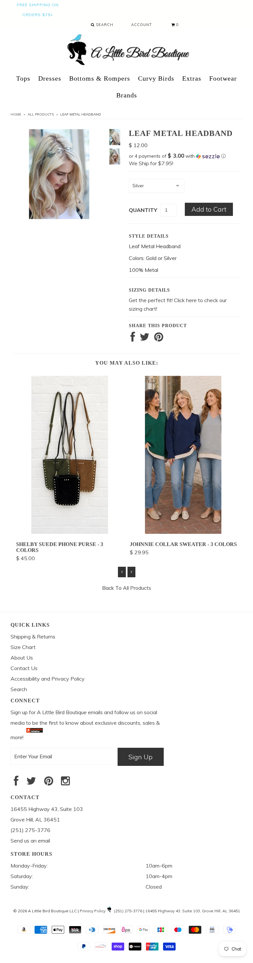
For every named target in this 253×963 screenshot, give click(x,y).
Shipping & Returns (33, 636)
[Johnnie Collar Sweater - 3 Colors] (183, 532)
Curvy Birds (156, 78)
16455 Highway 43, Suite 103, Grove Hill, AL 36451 (192, 910)
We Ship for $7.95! (151, 163)
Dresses (49, 78)
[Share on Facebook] (132, 338)
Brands (126, 95)
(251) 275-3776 (128, 910)
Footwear (223, 78)
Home (16, 114)
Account (141, 24)
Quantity (143, 210)
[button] (184, 156)
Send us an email (30, 840)
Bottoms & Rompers (99, 78)
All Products (41, 114)
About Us (22, 657)
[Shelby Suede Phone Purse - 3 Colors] (69, 532)
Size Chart (23, 647)
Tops (23, 78)
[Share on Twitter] (145, 338)
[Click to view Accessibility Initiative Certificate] (34, 737)
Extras (191, 78)
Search (104, 24)
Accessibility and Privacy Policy (48, 678)
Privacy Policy (92, 910)
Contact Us (24, 668)
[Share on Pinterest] (158, 338)
